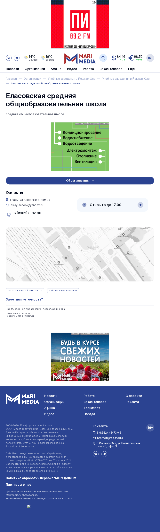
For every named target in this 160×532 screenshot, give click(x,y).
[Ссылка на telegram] (17, 58)
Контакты (100, 426)
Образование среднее (63, 290)
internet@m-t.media (110, 437)
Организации (54, 402)
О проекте (134, 396)
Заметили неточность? (24, 299)
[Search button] (103, 58)
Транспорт (92, 408)
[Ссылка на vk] (9, 58)
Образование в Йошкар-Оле (25, 290)
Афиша (49, 408)
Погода (89, 414)
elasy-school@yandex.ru (27, 205)
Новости (12, 69)
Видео (72, 69)
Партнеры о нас (18, 485)
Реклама (132, 402)
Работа (88, 69)
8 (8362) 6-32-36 (27, 213)
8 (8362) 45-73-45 (109, 432)
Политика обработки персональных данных (41, 478)
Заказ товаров (95, 402)
